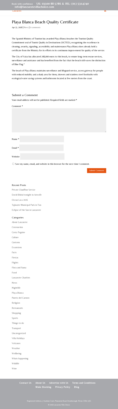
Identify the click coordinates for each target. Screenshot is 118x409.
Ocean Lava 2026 (20, 200)
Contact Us (25, 382)
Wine (14, 368)
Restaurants (17, 308)
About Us (40, 382)
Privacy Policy (62, 387)
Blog (76, 387)
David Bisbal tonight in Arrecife (27, 194)
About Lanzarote (19, 222)
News (26, 27)
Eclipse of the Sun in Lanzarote (26, 210)
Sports (15, 318)
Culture (15, 237)
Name (15, 139)
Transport (16, 328)
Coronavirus (17, 227)
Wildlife (15, 363)
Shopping (16, 313)
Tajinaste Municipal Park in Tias (26, 205)
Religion (16, 302)
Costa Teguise (18, 232)
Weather (16, 348)
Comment (17, 106)
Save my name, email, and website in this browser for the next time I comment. (52, 164)
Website (16, 156)
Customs (16, 242)
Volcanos (16, 343)
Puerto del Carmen (20, 297)
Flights (15, 262)
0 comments (35, 27)
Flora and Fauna (19, 267)
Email (15, 148)
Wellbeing (16, 353)
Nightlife (16, 287)
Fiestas (15, 257)
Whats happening (20, 358)
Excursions (17, 247)
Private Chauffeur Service (23, 189)
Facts (14, 252)
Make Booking (43, 387)
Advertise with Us (58, 382)
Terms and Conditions (84, 382)
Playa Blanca (17, 292)
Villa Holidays (18, 338)
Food (14, 272)
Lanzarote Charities (21, 277)
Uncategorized (19, 333)
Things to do (18, 323)
